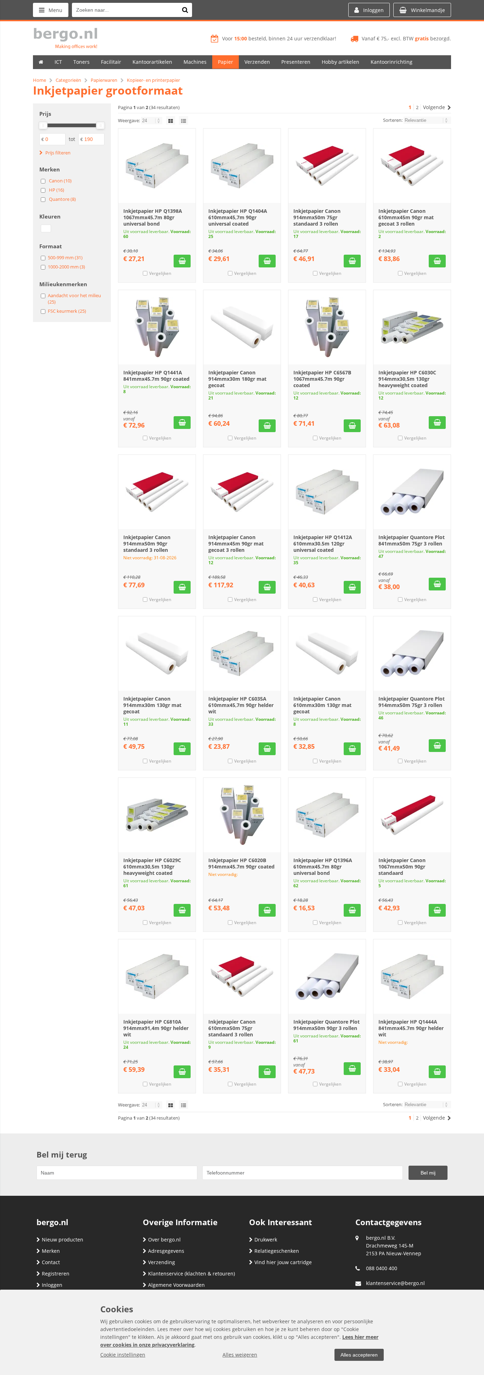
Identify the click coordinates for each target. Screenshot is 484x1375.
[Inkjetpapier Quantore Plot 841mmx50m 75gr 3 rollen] (412, 492)
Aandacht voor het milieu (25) (74, 298)
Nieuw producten (62, 1239)
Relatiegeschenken (276, 1250)
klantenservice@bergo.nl (395, 1283)
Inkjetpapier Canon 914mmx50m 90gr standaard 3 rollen (146, 543)
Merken (51, 1250)
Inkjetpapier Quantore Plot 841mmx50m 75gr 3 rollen (411, 540)
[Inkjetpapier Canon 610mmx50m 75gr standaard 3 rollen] (242, 976)
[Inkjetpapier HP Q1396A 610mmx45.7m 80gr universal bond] (327, 815)
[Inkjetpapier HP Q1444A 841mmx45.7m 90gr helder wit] (412, 976)
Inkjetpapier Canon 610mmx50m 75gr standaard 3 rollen (231, 1028)
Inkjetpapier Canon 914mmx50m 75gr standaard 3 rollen (317, 217)
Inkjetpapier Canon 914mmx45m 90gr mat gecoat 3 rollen (236, 543)
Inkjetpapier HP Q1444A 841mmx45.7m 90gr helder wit (411, 1028)
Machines (195, 61)
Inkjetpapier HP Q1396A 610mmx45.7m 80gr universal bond (322, 866)
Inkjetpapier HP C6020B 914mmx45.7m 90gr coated (241, 863)
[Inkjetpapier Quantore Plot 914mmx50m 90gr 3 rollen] (327, 976)
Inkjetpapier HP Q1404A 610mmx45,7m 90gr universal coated (237, 217)
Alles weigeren (240, 1354)
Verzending (161, 1262)
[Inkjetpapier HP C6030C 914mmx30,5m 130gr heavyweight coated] (412, 327)
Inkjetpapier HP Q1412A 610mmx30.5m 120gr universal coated (322, 543)
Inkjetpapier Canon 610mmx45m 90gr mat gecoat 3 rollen (406, 217)
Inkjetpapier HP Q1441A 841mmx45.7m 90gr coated (156, 375)
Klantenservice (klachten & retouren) (191, 1273)
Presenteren (295, 61)
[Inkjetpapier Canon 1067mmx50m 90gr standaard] (412, 815)
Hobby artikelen (340, 61)
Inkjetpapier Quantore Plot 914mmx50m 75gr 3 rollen (411, 701)
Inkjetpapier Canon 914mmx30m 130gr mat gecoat (152, 705)
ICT (58, 61)
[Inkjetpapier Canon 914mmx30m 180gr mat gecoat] (242, 327)
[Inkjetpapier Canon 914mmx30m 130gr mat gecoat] (157, 653)
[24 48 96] (152, 120)
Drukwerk (265, 1239)
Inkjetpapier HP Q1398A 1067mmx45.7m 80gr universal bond (152, 217)
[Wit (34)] (46, 228)
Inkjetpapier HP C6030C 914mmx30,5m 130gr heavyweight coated (407, 379)
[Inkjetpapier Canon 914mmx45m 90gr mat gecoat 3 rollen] (242, 492)
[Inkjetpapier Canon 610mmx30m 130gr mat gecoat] (327, 653)
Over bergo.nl (164, 1239)
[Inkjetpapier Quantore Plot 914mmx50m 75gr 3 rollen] (412, 653)
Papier (225, 61)
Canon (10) (60, 180)
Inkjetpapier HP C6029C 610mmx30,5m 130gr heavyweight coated (152, 866)
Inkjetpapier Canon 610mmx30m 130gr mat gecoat (322, 705)
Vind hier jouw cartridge (283, 1262)
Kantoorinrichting (391, 61)
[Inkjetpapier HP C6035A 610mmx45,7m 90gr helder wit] (242, 653)
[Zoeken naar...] (185, 10)
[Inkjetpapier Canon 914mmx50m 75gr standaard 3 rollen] (327, 166)
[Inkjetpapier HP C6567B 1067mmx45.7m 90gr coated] (327, 327)
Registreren (55, 1273)
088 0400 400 (381, 1268)
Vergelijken (160, 273)
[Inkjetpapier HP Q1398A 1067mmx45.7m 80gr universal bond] (157, 166)
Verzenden (257, 61)
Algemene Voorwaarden (176, 1284)
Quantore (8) (62, 199)
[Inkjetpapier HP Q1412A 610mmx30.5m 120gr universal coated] (327, 492)
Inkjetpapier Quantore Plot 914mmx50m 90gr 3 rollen (326, 1024)
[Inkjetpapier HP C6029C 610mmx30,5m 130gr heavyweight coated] (157, 815)
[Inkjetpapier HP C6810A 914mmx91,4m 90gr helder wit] (157, 976)
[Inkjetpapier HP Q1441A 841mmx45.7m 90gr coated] (157, 327)
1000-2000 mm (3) (66, 267)
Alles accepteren (359, 1355)
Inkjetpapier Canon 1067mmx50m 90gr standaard (402, 866)
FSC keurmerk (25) (67, 311)
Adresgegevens (166, 1250)
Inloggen (52, 1284)
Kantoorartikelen (152, 61)
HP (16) (56, 190)
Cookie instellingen (122, 1354)
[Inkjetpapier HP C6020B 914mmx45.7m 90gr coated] (242, 815)
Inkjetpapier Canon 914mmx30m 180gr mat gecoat (237, 379)
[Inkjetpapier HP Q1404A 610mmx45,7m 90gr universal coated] (242, 166)
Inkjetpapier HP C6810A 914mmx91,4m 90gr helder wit (155, 1028)
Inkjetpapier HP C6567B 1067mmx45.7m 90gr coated (322, 379)
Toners (81, 61)
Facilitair (111, 61)
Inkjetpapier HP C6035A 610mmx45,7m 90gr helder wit (241, 705)
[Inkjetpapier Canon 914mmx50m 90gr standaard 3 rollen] (157, 492)
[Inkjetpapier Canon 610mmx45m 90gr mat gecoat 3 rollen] (412, 166)
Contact (51, 1262)
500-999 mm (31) (65, 257)
